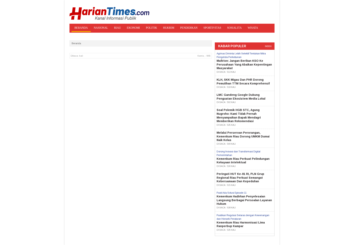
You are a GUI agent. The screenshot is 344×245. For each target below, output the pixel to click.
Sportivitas (212, 27)
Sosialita (234, 27)
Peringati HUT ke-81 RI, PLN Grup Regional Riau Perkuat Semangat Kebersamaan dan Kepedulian (240, 177)
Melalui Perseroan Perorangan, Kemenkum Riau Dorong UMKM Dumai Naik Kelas (243, 136)
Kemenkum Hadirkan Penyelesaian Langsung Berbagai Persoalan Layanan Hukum (244, 200)
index (268, 46)
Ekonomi (133, 27)
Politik (151, 27)
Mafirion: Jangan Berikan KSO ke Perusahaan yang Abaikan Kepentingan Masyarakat (244, 64)
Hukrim (168, 27)
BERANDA (81, 27)
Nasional (101, 27)
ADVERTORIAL (103, 35)
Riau (117, 27)
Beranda (76, 43)
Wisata (253, 27)
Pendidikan (188, 27)
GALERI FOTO (128, 35)
